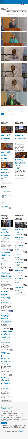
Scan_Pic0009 (19, 229)
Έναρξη (4, 111)
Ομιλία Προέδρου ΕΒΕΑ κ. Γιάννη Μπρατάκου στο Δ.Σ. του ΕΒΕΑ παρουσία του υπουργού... (7, 154)
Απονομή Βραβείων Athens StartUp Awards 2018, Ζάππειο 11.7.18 (7, 316)
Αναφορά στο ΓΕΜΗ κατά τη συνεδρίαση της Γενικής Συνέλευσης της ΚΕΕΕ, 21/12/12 (7, 335)
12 (8, 114)
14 (13, 114)
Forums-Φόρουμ (6, 191)
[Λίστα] (25, 11)
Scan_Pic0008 (19, 237)
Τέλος (23, 114)
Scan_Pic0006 (19, 254)
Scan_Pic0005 (19, 262)
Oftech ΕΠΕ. (21, 431)
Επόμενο (18, 114)
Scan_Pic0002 (19, 287)
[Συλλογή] (22, 11)
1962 (18, 232)
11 (5, 114)
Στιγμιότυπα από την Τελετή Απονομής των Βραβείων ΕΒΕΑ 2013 (6, 255)
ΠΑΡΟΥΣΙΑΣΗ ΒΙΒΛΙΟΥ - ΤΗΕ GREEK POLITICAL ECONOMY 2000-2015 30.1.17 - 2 (21, 162)
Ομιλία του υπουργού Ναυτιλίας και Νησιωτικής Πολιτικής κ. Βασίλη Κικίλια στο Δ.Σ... (5, 174)
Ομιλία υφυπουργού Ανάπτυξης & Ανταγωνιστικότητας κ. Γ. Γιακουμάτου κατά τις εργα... (7, 381)
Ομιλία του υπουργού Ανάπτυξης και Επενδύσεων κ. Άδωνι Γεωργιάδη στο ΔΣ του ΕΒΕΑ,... (6, 295)
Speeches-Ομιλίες (6, 196)
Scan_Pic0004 (19, 270)
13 (11, 114)
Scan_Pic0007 (19, 246)
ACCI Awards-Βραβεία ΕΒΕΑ (6, 207)
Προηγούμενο (11, 111)
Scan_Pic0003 (19, 279)
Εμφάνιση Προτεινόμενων (12, 11)
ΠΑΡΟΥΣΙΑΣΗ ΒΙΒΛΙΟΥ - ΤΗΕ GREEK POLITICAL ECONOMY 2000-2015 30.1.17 (21, 137)
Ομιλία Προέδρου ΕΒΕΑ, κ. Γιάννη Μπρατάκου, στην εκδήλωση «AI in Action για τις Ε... (6, 137)
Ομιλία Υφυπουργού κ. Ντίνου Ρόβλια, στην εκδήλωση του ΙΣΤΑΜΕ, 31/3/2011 (6, 275)
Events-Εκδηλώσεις (6, 201)
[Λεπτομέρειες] (20, 11)
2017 (18, 143)
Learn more (7, 420)
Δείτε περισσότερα (6, 182)
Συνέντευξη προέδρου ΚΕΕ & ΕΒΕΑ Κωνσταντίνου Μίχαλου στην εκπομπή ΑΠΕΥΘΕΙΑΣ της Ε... (6, 356)
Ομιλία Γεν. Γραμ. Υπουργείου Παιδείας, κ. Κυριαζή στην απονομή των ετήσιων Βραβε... (6, 231)
